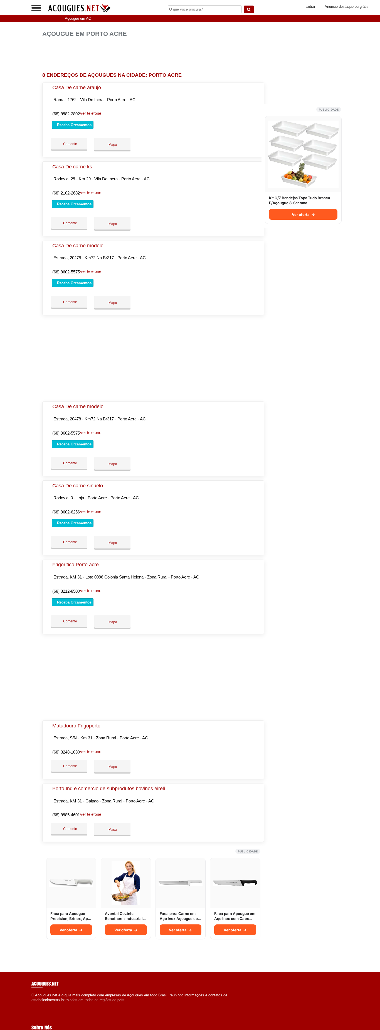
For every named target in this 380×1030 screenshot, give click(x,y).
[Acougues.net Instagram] (37, 1005)
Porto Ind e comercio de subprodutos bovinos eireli (108, 788)
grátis (364, 6)
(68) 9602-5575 (66, 272)
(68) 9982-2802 (66, 113)
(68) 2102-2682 (66, 193)
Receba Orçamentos (74, 125)
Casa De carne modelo (77, 245)
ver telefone (90, 113)
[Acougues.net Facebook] (32, 1005)
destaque (346, 6)
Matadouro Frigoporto (76, 726)
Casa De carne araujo (76, 87)
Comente (69, 144)
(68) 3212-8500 (66, 591)
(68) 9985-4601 (66, 814)
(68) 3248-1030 (66, 752)
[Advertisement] (155, 55)
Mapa (112, 145)
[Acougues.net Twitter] (35, 1005)
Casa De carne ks (72, 166)
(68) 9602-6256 (66, 512)
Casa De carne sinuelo (77, 485)
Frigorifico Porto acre (75, 564)
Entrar (310, 6)
